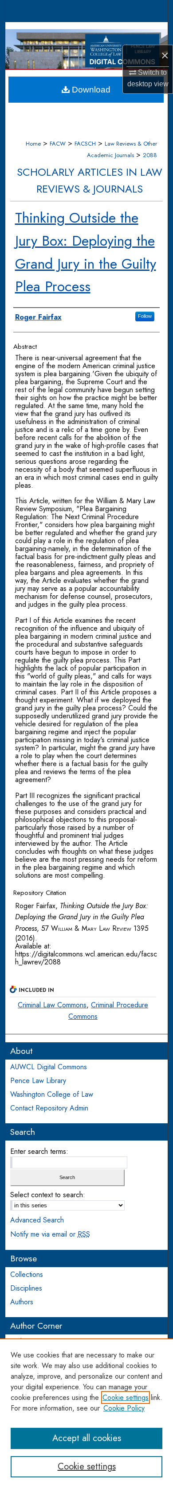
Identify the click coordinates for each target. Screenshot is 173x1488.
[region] (86, 1413)
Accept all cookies (86, 1438)
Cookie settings (125, 1397)
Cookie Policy (124, 1408)
